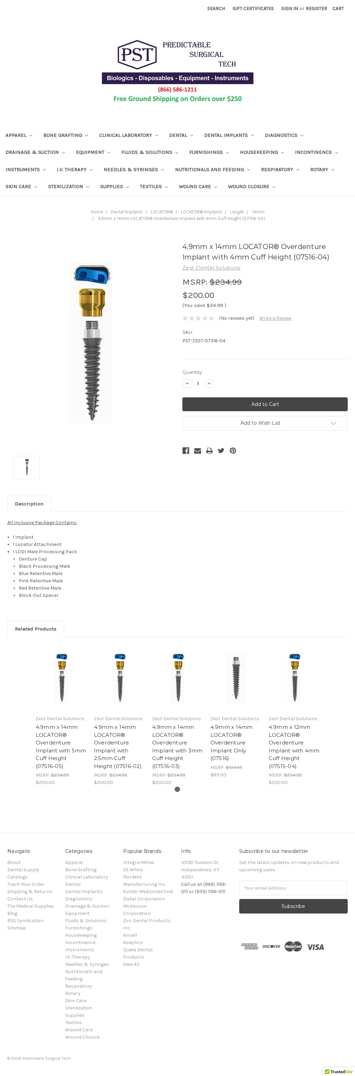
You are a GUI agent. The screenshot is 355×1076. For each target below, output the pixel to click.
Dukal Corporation (144, 899)
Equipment (91, 152)
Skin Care (19, 186)
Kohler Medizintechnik (148, 891)
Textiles (151, 186)
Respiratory (278, 169)
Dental (179, 135)
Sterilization (66, 186)
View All (131, 964)
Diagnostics (282, 135)
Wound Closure (249, 186)
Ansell (130, 935)
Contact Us (20, 899)
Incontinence (314, 152)
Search (216, 8)
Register (316, 8)
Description (29, 504)
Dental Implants (226, 135)
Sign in (290, 8)
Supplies (112, 186)
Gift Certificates (253, 8)
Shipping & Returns (29, 891)
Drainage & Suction (33, 152)
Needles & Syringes (131, 169)
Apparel (17, 135)
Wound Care (196, 186)
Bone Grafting (63, 135)
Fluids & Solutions (147, 152)
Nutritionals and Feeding (210, 169)
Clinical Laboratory (126, 135)
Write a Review (275, 318)
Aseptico (133, 942)
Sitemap (16, 928)
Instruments (23, 169)
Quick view (61, 677)
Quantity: (192, 372)
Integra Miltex (138, 862)
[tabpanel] (61, 715)
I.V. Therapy (72, 169)
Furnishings (206, 152)
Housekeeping (259, 152)
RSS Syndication (25, 921)
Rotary (320, 169)
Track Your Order (25, 884)
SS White (133, 870)
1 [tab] (177, 789)
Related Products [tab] (36, 629)
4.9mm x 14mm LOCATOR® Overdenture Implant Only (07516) (231, 742)
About (14, 862)
